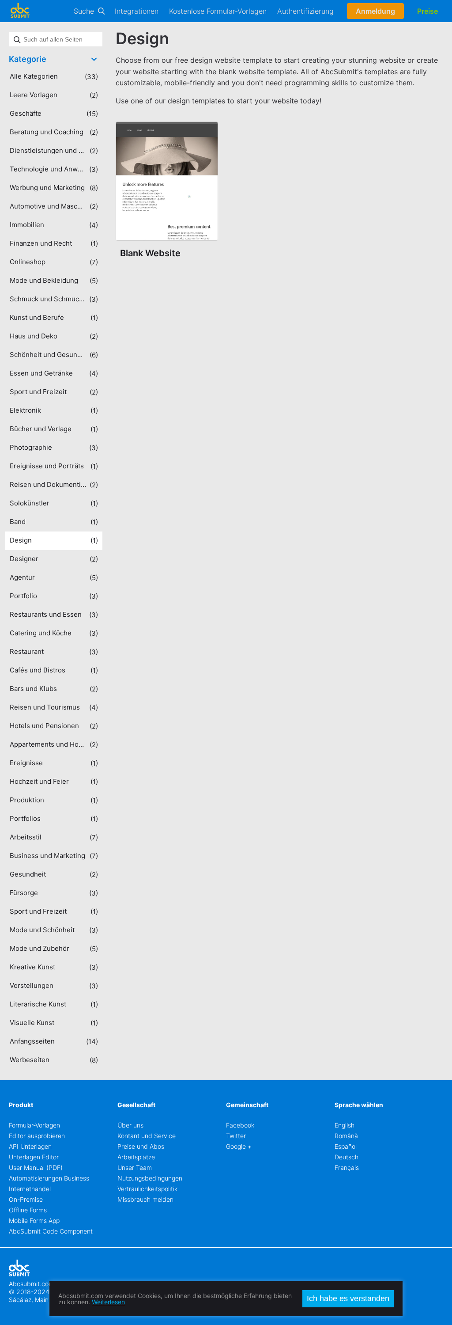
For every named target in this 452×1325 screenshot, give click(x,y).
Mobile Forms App (34, 1220)
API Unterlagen (30, 1146)
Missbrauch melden (145, 1199)
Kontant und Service (146, 1135)
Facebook (240, 1125)
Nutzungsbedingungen (149, 1178)
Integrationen (136, 11)
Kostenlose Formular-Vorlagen (218, 11)
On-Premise (26, 1199)
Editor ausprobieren (37, 1135)
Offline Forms (28, 1210)
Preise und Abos (140, 1146)
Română (346, 1135)
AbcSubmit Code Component (51, 1231)
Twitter (236, 1135)
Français (347, 1167)
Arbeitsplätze (136, 1157)
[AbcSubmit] (20, 11)
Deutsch (346, 1157)
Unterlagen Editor (34, 1157)
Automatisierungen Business (49, 1178)
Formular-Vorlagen (34, 1125)
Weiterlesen (108, 1302)
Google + (239, 1146)
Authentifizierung (305, 11)
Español (346, 1146)
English (344, 1125)
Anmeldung (375, 11)
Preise (427, 11)
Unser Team (134, 1167)
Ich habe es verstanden (348, 1298)
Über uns (130, 1125)
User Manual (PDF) (36, 1167)
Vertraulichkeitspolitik (147, 1188)
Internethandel (30, 1188)
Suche (84, 11)
